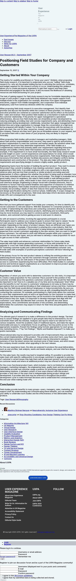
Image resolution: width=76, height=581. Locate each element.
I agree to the (17, 576)
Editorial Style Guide (13, 520)
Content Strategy (11, 450)
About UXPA (37, 498)
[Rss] (69, 495)
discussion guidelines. (23, 576)
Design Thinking (10, 446)
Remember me (24, 557)
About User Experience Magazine (14, 496)
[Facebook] (55, 495)
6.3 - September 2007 (21, 55)
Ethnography (23, 399)
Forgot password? (7, 557)
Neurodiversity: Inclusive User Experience (50, 410)
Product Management (13, 436)
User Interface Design (13, 432)
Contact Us (9, 517)
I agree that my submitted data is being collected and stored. (28, 578)
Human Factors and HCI (14, 444)
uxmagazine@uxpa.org (45, 532)
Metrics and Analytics (13, 438)
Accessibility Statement (14, 511)
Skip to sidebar (19, 1)
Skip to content (6, 1)
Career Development (13, 452)
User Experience (43, 10)
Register (7, 544)
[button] (37, 23)
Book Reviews (10, 442)
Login (6, 542)
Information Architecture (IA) (16, 423)
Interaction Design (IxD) (14, 440)
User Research (6, 55)
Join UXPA (37, 501)
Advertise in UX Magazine (15, 508)
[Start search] (58, 29)
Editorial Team (11, 500)
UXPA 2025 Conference (37, 505)
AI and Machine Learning (14, 454)
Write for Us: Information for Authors (16, 504)
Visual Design (9, 428)
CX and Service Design (13, 448)
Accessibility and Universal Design (18, 457)
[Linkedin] (64, 495)
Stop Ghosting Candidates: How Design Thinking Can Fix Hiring (46, 415)
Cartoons (8, 459)
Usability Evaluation (12, 434)
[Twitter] (60, 495)
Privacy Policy (10, 514)
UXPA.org (36, 495)
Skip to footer (32, 1)
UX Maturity (9, 425)
